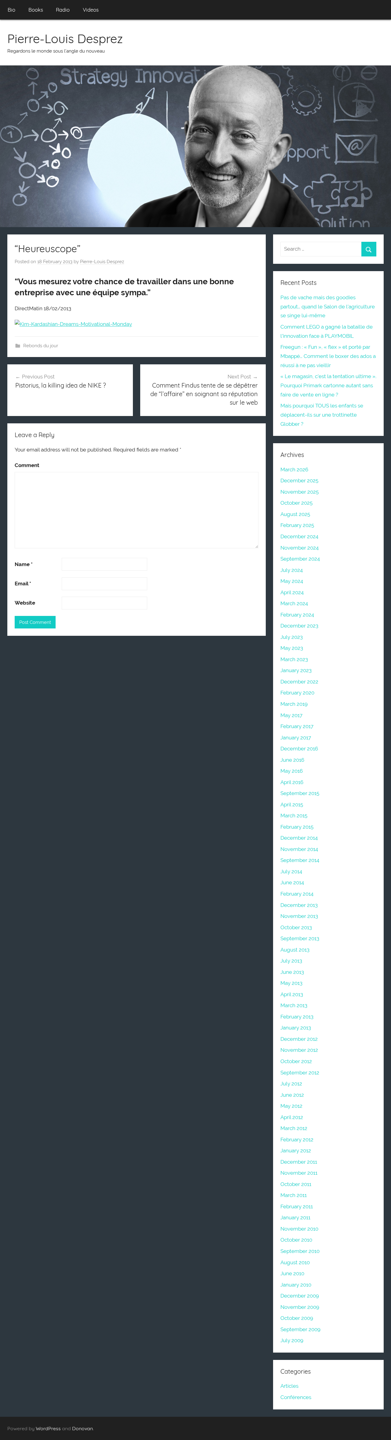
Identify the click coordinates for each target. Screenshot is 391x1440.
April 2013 (291, 994)
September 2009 (300, 1329)
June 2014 (292, 882)
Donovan (82, 1428)
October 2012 (296, 1061)
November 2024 (299, 548)
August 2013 (294, 950)
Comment (27, 465)
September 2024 (300, 559)
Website (25, 603)
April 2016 (291, 782)
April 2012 (291, 1117)
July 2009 (291, 1340)
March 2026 (294, 469)
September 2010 (300, 1251)
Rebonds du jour (40, 345)
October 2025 (296, 503)
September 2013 (299, 938)
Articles (289, 1386)
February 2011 (296, 1206)
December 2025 (299, 480)
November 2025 (299, 492)
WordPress (48, 1428)
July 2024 (291, 570)
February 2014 (296, 894)
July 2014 (291, 871)
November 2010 (299, 1229)
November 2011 (298, 1173)
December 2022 (299, 682)
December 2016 (299, 749)
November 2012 (299, 1050)
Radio (63, 9)
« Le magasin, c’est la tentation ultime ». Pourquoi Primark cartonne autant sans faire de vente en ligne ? (328, 385)
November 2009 (299, 1307)
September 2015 (299, 793)
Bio (11, 9)
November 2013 (299, 916)
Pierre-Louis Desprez (65, 38)
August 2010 (295, 1262)
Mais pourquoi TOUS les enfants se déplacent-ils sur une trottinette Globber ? (321, 415)
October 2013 (296, 927)
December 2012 (299, 1039)
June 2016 (292, 760)
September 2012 (299, 1073)
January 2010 (295, 1285)
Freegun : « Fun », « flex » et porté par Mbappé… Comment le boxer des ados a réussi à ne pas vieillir (328, 356)
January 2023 (296, 670)
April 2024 (292, 592)
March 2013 (293, 1005)
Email (23, 583)
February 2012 (296, 1139)
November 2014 (299, 849)
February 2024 (297, 615)
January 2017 (295, 738)
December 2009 (299, 1296)
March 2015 (293, 815)
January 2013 (295, 1028)
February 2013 (296, 1017)
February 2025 (297, 525)
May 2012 (291, 1106)
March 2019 (294, 704)
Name (24, 564)
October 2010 (296, 1240)
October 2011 (295, 1184)
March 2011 (293, 1195)
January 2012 (295, 1150)
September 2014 (299, 860)
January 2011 (295, 1217)
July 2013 (291, 961)
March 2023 (294, 659)
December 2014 (299, 838)
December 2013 (299, 905)
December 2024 (299, 536)
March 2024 (294, 603)
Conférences (295, 1397)
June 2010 (292, 1273)
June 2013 (292, 972)
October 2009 (296, 1318)
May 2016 (291, 771)
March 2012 (293, 1128)
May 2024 (291, 581)
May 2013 (291, 983)
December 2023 (299, 626)
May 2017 (291, 715)
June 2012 (292, 1095)
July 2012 (291, 1084)
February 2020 (297, 693)
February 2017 (296, 726)
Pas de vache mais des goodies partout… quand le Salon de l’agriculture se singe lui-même (327, 306)
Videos (91, 9)
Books (35, 9)
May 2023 (291, 648)
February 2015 (296, 827)
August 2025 (295, 514)
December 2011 (298, 1162)
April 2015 (291, 804)
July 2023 (291, 637)
